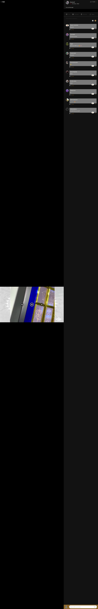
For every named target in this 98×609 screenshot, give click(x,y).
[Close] (3, 1)
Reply (73, 29)
